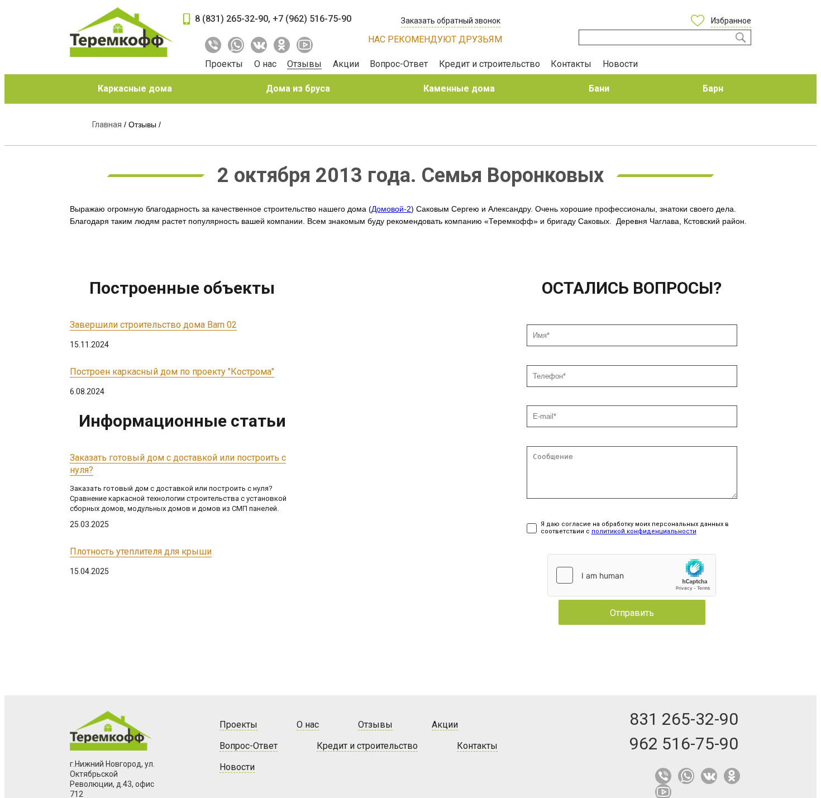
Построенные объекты (182, 288)
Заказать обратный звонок (450, 20)
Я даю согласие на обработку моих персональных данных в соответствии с (635, 527)
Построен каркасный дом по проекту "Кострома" (172, 371)
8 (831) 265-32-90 (231, 18)
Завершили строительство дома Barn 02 (153, 324)
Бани (599, 88)
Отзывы (304, 64)
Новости (620, 64)
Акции (346, 64)
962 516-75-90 (683, 743)
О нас (265, 64)
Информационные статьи (182, 421)
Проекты (224, 64)
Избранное (731, 20)
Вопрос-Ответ (399, 64)
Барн (713, 88)
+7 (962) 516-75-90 (312, 18)
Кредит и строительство (489, 64)
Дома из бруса (298, 88)
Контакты (571, 64)
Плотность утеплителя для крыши (141, 551)
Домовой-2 (391, 208)
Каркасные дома (135, 88)
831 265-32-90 (683, 719)
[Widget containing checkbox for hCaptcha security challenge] (631, 575)
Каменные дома (459, 88)
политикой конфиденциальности (643, 531)
